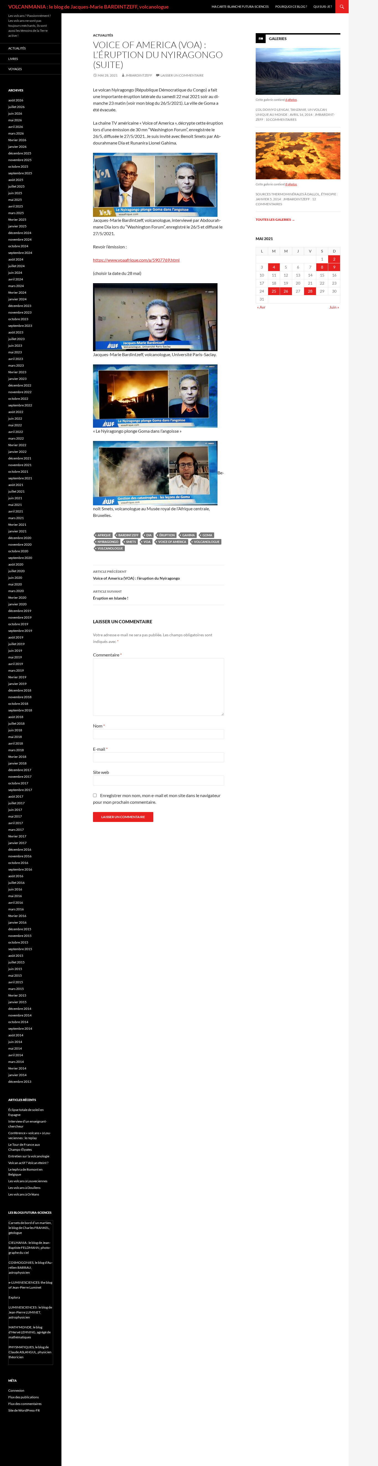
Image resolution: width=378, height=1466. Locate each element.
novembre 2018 (20, 697)
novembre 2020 (20, 544)
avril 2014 (15, 1055)
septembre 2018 (20, 710)
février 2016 (17, 916)
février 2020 (17, 597)
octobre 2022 (18, 398)
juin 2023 (15, 345)
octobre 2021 (18, 471)
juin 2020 (15, 578)
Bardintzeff (128, 535)
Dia (149, 535)
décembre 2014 (19, 1009)
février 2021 (17, 524)
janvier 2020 (17, 604)
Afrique (104, 535)
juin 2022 (15, 418)
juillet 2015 (16, 962)
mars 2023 (16, 365)
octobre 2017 (18, 783)
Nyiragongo (108, 541)
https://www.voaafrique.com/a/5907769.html (136, 259)
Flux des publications (23, 1397)
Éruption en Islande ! (110, 594)
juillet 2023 (16, 339)
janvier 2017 (17, 843)
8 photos (291, 184)
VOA (147, 541)
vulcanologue (110, 548)
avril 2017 (15, 823)
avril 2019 (15, 664)
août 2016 (15, 876)
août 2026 (15, 100)
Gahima (188, 535)
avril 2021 (15, 511)
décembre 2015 (19, 929)
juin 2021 (15, 498)
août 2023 (15, 332)
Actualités (103, 35)
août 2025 (15, 180)
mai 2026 (15, 120)
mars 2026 (16, 133)
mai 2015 (15, 975)
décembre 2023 (19, 306)
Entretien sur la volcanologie (28, 1156)
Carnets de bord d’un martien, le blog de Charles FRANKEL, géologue (30, 1228)
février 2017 (17, 836)
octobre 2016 (18, 863)
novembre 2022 (20, 392)
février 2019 (17, 677)
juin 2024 (15, 272)
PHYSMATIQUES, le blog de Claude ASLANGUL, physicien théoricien (30, 1352)
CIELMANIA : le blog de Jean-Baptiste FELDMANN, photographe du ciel (30, 1248)
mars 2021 (16, 518)
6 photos (291, 100)
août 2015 (15, 955)
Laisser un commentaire (182, 75)
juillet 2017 (16, 803)
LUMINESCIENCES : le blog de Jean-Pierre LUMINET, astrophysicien (30, 1312)
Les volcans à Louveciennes (27, 1181)
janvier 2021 (17, 531)
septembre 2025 (20, 173)
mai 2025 (15, 200)
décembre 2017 (19, 770)
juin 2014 (15, 1042)
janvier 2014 (17, 1075)
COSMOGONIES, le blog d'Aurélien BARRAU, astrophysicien (31, 1267)
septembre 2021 (20, 478)
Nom (99, 725)
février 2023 (17, 372)
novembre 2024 (20, 239)
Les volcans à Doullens (24, 1188)
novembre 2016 (20, 856)
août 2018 (15, 717)
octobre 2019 (18, 624)
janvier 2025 (17, 226)
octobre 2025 (18, 166)
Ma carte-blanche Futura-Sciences (240, 6)
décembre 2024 (19, 233)
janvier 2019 (17, 684)
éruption (167, 535)
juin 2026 (15, 113)
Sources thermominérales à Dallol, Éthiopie (296, 194)
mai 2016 (15, 896)
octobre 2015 (18, 942)
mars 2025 (16, 213)
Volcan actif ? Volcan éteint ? (28, 1163)
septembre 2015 (20, 949)
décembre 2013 (19, 1081)
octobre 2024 (18, 246)
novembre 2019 (20, 617)
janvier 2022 (17, 452)
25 (274, 291)
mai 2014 (15, 1048)
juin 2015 (15, 969)
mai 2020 (15, 584)
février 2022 (17, 445)
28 (310, 291)
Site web (101, 772)
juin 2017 (15, 810)
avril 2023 (15, 359)
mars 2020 (16, 591)
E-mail (100, 749)
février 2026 (17, 140)
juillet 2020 (16, 571)
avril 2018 (15, 743)
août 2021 (15, 485)
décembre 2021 (19, 458)
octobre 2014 (18, 1022)
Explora (14, 1297)
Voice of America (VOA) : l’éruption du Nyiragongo (136, 574)
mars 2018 (16, 750)
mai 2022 (15, 425)
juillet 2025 (16, 186)
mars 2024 (16, 286)
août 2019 (15, 637)
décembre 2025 (19, 153)
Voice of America (172, 541)
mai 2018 (15, 737)
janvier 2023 (17, 379)
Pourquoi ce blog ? (291, 6)
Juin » (334, 307)
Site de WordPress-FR (24, 1410)
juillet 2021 (16, 491)
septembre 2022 (20, 405)
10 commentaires (281, 119)
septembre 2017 (20, 790)
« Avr (261, 307)
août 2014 (15, 1035)
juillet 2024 (16, 266)
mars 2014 (16, 1062)
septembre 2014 (20, 1028)
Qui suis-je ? (323, 6)
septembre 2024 (20, 253)
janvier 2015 (17, 1002)
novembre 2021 (20, 465)
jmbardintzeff (138, 75)
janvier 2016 (17, 922)
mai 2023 (15, 352)
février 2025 (17, 219)
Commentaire (107, 654)
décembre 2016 (19, 849)
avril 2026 (15, 127)
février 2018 (17, 757)
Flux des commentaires (25, 1404)
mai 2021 (15, 505)
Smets (131, 541)
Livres (13, 59)
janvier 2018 (17, 763)
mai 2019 (15, 657)
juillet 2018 (16, 723)
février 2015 (17, 995)
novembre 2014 (20, 1015)
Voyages (15, 69)
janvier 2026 (17, 147)
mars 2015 (16, 989)
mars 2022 (16, 438)
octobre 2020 (18, 551)
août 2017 (15, 796)
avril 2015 (15, 982)
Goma (207, 535)
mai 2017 (15, 816)
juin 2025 (15, 193)
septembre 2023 (20, 326)
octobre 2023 (18, 319)
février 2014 (17, 1068)
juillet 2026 (16, 107)
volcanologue (206, 541)
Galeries (278, 38)
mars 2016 (16, 909)
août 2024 (15, 259)
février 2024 (17, 292)
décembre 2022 (19, 385)
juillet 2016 (16, 883)
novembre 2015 (20, 936)
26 (286, 291)
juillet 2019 (16, 644)
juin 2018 (15, 730)
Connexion (16, 1390)
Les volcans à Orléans (23, 1194)
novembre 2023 (20, 312)
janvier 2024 (17, 299)
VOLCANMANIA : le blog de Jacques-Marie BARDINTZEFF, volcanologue (88, 7)
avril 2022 (15, 432)
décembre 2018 (19, 690)
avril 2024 (15, 279)
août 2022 (15, 412)
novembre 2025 (20, 160)
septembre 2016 (20, 869)
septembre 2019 (20, 631)
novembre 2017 (20, 776)
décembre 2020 (19, 538)
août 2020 (15, 564)
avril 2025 (15, 206)
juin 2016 (15, 889)
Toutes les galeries (275, 219)
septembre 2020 (20, 558)
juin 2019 (15, 650)
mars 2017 (16, 829)
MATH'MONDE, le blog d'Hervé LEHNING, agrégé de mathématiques (30, 1332)
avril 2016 (15, 902)
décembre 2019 (19, 611)
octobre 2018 (18, 704)
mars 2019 (16, 670)
